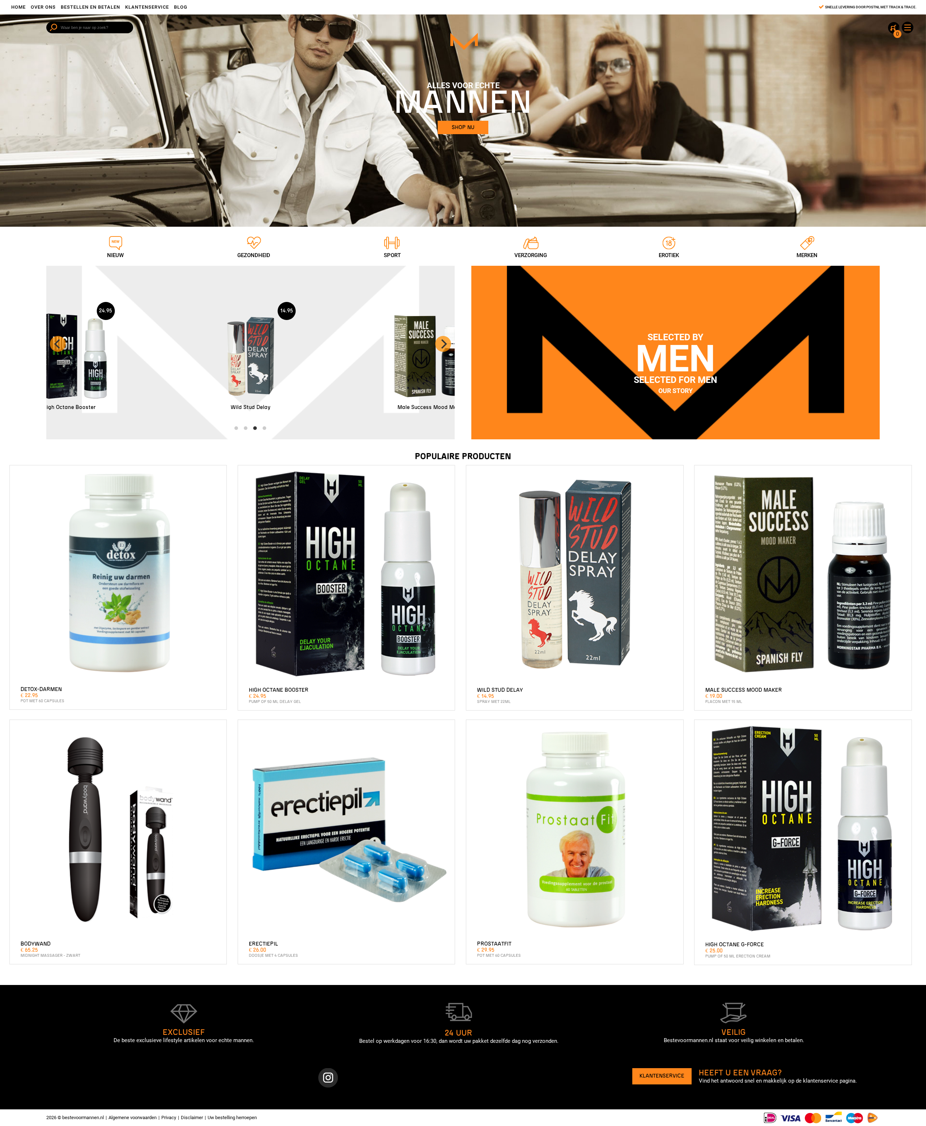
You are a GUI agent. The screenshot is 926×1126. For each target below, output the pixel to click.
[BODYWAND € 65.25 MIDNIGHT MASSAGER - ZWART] (118, 830)
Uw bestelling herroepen (232, 1117)
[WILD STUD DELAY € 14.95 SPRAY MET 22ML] (574, 575)
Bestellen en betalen (90, 7)
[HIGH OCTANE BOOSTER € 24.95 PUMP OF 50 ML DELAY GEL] (346, 575)
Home (18, 7)
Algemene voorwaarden (133, 1117)
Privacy (168, 1117)
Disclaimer (192, 1117)
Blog (180, 7)
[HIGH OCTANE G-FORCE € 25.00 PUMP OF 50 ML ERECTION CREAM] (803, 830)
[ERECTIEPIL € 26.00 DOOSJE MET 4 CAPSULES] (346, 830)
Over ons (43, 7)
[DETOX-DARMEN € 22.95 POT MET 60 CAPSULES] (118, 575)
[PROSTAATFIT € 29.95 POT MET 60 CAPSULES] (574, 830)
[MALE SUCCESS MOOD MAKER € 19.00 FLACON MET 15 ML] (803, 575)
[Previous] (58, 344)
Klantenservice (147, 7)
